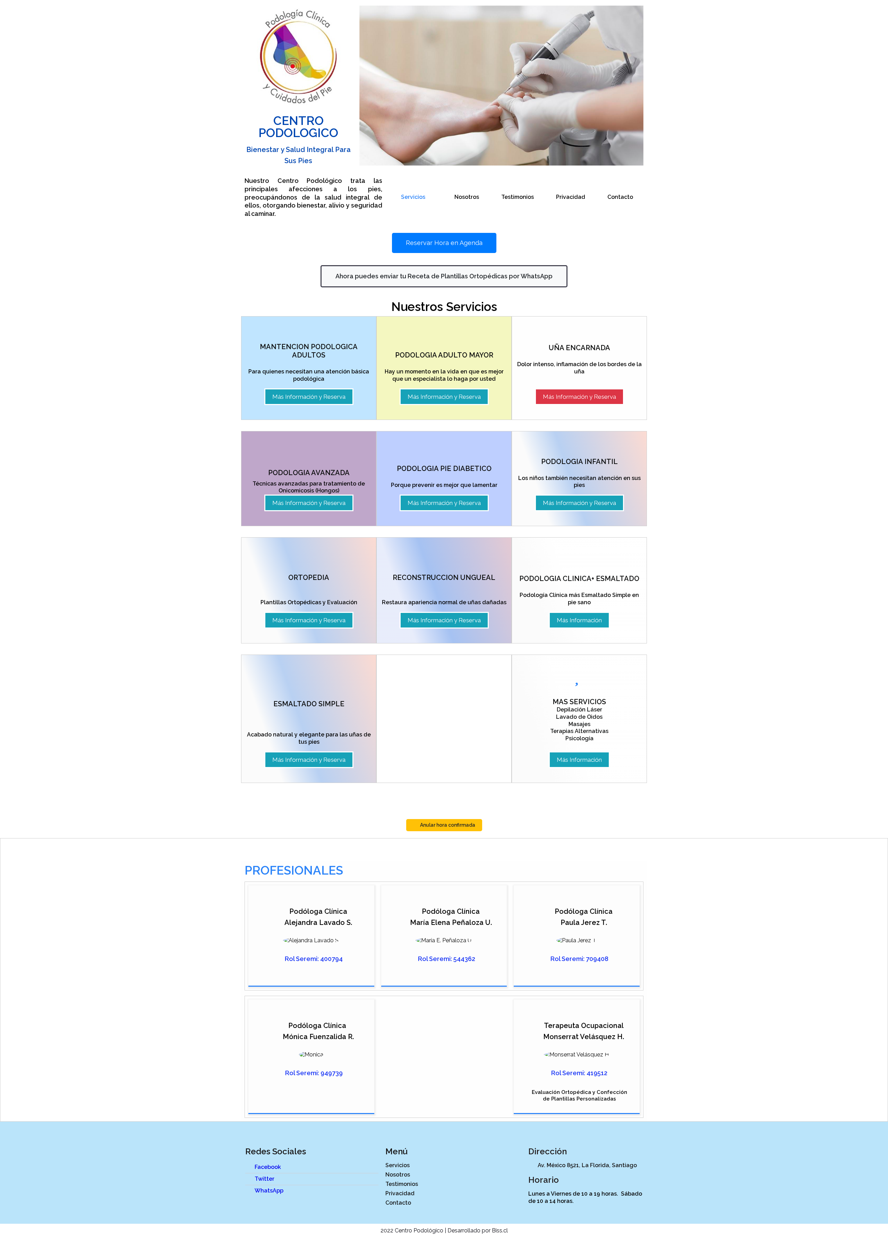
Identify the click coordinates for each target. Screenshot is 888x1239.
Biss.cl (500, 1230)
